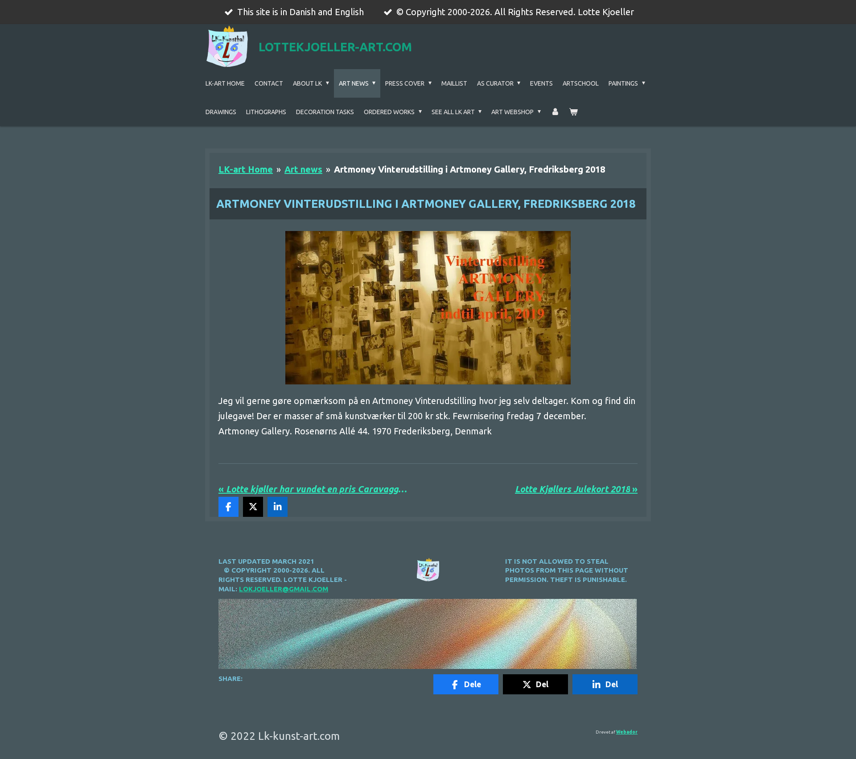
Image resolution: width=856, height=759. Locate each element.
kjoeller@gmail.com (288, 589)
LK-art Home (245, 169)
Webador (627, 732)
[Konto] (555, 112)
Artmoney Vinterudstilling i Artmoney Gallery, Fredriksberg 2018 (469, 169)
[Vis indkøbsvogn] (573, 112)
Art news (303, 169)
